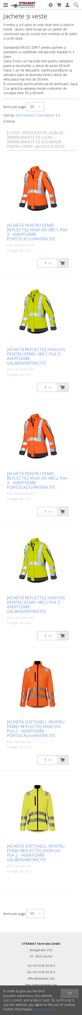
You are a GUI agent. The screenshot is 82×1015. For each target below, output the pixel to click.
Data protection (45, 1009)
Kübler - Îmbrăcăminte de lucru (36, 135)
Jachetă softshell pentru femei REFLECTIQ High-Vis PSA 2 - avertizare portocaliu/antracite (36, 728)
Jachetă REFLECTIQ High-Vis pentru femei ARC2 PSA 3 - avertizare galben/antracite (36, 604)
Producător (35, 132)
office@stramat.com (41, 978)
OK (69, 993)
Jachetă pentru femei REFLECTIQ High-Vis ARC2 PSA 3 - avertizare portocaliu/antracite (37, 480)
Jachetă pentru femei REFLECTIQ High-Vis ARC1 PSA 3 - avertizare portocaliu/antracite (37, 232)
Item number (25, 115)
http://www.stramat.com (41, 985)
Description (46, 115)
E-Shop (13, 132)
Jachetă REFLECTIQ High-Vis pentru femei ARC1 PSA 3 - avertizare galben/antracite (36, 356)
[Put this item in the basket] (62, 263)
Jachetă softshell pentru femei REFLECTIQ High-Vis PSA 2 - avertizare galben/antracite (36, 853)
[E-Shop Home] (23, 4)
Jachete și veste (50, 146)
